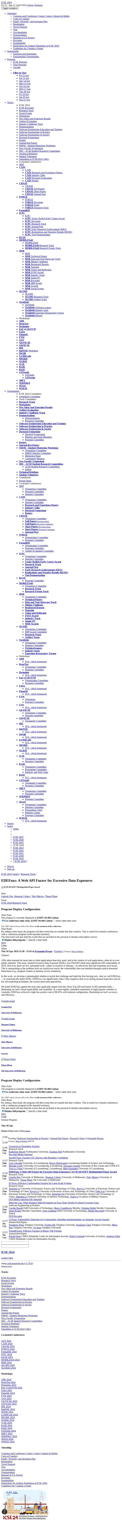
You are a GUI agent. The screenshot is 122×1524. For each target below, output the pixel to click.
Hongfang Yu (58, 1194)
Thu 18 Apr (24, 91)
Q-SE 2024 (6, 1422)
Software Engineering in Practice (34, 132)
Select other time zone (66, 920)
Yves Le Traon (16, 1168)
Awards (16, 67)
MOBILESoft (31, 242)
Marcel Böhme (77, 951)
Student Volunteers (28, 156)
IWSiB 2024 (7, 1412)
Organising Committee (29, 396)
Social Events (25, 113)
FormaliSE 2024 (9, 1351)
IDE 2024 (6, 1406)
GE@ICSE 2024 (9, 1401)
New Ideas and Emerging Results (34, 118)
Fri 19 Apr (24, 94)
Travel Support (20, 27)
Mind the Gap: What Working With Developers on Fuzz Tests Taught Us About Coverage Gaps (54, 1202)
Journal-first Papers (28, 143)
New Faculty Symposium (31, 148)
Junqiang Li (14, 1188)
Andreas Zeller (113, 1236)
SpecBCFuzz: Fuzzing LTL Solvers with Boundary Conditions (38, 1157)
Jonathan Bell (55, 1151)
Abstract (5, 955)
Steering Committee (34, 494)
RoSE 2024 (6, 1428)
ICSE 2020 (18, 856)
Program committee (34, 715)
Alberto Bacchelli (95, 1211)
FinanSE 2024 (8, 1393)
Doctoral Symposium (29, 137)
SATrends (29, 375)
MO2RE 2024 (8, 1417)
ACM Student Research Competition (42, 466)
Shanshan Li (21, 1196)
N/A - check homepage (36, 661)
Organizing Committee (35, 450)
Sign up (10, 869)
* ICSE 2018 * (20, 861)
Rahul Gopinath (77, 1236)
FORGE (29, 199)
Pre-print (13, 1154)
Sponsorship (13, 51)
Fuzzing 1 (58, 951)
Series (16, 829)
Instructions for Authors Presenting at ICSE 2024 (36, 46)
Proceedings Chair (33, 810)
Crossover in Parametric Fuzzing (24, 1146)
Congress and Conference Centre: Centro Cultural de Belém (41, 16)
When (4, 948)
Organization (13, 391)
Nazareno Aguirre (71, 1166)
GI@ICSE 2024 (9, 1404)
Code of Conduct (21, 19)
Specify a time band (37, 940)
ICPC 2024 (6, 1354)
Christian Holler (88, 1208)
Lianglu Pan (7, 896)
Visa (15, 29)
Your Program (19, 64)
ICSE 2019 (18, 858)
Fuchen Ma (50, 1225)
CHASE (29, 186)
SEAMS (29, 294)
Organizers (30, 699)
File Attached (35, 1199)
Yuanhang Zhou (16, 1225)
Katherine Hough (17, 1151)
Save (3, 942)
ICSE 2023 (18, 847)
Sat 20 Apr (24, 97)
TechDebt (29, 305)
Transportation (20, 35)
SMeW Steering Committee (38, 453)
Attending (12, 13)
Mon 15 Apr (25, 83)
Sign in (10, 866)
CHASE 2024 (8, 1346)
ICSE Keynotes (26, 108)
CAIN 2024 (6, 1343)
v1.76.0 (28, 1263)
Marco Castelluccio (63, 1208)
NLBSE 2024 (7, 1420)
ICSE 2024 (6, 874)
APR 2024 (6, 1379)
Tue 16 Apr (24, 86)
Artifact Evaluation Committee (39, 551)
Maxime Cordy (16, 1166)
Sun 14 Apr (24, 81)
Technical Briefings (28, 153)
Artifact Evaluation (28, 121)
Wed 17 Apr (24, 89)
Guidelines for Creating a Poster (28, 48)
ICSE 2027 (18, 837)
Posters (22, 140)
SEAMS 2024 (8, 1365)
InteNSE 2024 (8, 1409)
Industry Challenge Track (31, 124)
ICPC (27, 216)
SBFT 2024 (6, 1433)
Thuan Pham (51, 896)
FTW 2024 (6, 1395)
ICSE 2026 (18, 839)
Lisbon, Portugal (34, 5)
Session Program (9, 1120)
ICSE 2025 (18, 842)
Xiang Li (74, 1196)
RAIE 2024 (6, 1425)
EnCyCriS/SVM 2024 (11, 1387)
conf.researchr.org (15, 1263)
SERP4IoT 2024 (9, 1436)
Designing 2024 (8, 1385)
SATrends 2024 (8, 1431)
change (27, 1131)
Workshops (24, 116)
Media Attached (24, 1154)
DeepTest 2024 (8, 1382)
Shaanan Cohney (22, 896)
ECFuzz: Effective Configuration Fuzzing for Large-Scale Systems (40, 1183)
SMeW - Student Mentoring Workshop (37, 145)
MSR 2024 (6, 1362)
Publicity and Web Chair (36, 772)
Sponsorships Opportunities (26, 56)
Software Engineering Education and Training (40, 129)
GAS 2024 (6, 1398)
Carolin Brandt (16, 1208)
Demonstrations (26, 126)
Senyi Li (81, 1188)
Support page (6, 1266)
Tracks (10, 102)
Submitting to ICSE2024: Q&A (34, 159)
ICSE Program (20, 62)
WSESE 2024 (7, 1441)
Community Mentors (34, 458)
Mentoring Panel (33, 456)
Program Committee (34, 421)
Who (3, 893)
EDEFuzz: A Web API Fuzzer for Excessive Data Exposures (39, 1172)
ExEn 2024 (6, 1390)
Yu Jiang (37, 1227)
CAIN (28, 170)
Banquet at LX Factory (24, 37)
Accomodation (20, 32)
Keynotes (17, 40)
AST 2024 (6, 1341)
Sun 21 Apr (24, 99)
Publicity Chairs (32, 812)
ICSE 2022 (18, 850)
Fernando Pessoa (43, 951)
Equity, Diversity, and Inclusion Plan (30, 21)
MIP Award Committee (36, 632)
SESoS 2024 (7, 1439)
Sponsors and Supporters (24, 54)
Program (11, 59)
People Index (25, 481)
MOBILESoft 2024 (10, 1360)
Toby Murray (38, 896)
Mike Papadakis (70, 1168)
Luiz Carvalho (15, 1163)
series (15, 874)
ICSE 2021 (18, 853)
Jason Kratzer (15, 1211)
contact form (7, 1258)
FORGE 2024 (8, 1349)
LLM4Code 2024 (9, 1414)
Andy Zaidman (49, 1211)
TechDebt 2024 (8, 1368)
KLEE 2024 (7, 1357)
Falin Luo (100, 1191)
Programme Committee (36, 769)
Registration (18, 24)
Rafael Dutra (15, 1236)
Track (4, 900)
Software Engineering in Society (34, 135)
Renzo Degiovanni (58, 1163)
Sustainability (19, 43)
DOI (11, 1199)
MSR (27, 253)
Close (4, 945)
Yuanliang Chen (83, 1225)
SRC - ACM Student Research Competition (39, 151)
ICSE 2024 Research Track (14, 903)
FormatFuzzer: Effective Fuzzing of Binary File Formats (35, 1231)
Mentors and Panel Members (38, 437)
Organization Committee (36, 537)
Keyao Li (34, 1191)
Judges (28, 469)
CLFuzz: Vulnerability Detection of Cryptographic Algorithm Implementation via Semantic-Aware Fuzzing (59, 1219)
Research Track (26, 110)
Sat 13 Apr (24, 78)
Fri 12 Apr (24, 75)
